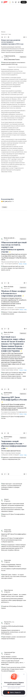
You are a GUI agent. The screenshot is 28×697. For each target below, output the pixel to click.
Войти (23, 2)
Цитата (9, 201)
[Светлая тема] (10, 2)
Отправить (4, 207)
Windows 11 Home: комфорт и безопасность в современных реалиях (13, 293)
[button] (13, 2)
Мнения (3, 32)
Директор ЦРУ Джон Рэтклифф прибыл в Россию (14, 398)
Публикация (16, 2)
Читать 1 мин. (23, 309)
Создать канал (19, 2)
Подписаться (23, 56)
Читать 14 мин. (23, 264)
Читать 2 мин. (23, 370)
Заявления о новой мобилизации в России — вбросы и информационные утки (14, 444)
